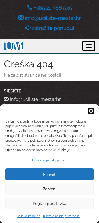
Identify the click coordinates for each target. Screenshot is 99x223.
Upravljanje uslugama (48, 160)
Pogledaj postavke (49, 203)
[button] (91, 111)
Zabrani (49, 189)
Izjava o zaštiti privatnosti (61, 216)
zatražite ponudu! (53, 28)
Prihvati (49, 174)
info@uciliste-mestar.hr (53, 18)
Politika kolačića (28, 216)
